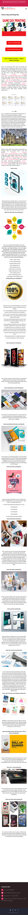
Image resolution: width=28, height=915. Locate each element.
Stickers (13, 78)
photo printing (22, 84)
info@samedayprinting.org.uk (10, 1)
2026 (18, 912)
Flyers (6, 75)
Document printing (13, 81)
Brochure (20, 75)
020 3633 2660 (22, 1)
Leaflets (10, 75)
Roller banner (19, 78)
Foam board (8, 80)
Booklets (15, 75)
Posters (7, 81)
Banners (14, 74)
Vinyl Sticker (23, 80)
